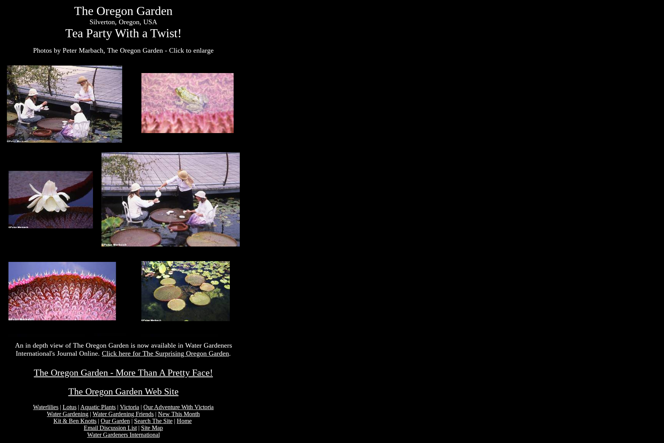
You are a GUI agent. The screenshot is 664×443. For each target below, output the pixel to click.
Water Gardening (67, 414)
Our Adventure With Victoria (178, 407)
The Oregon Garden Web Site (123, 391)
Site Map (152, 428)
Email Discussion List (110, 428)
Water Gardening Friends (123, 414)
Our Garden (115, 421)
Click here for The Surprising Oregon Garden (165, 353)
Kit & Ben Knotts (74, 421)
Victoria (129, 407)
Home (184, 421)
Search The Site (153, 421)
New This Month (179, 414)
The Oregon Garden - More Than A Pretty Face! (123, 373)
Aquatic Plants (98, 407)
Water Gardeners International (123, 434)
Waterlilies (45, 407)
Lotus (69, 407)
